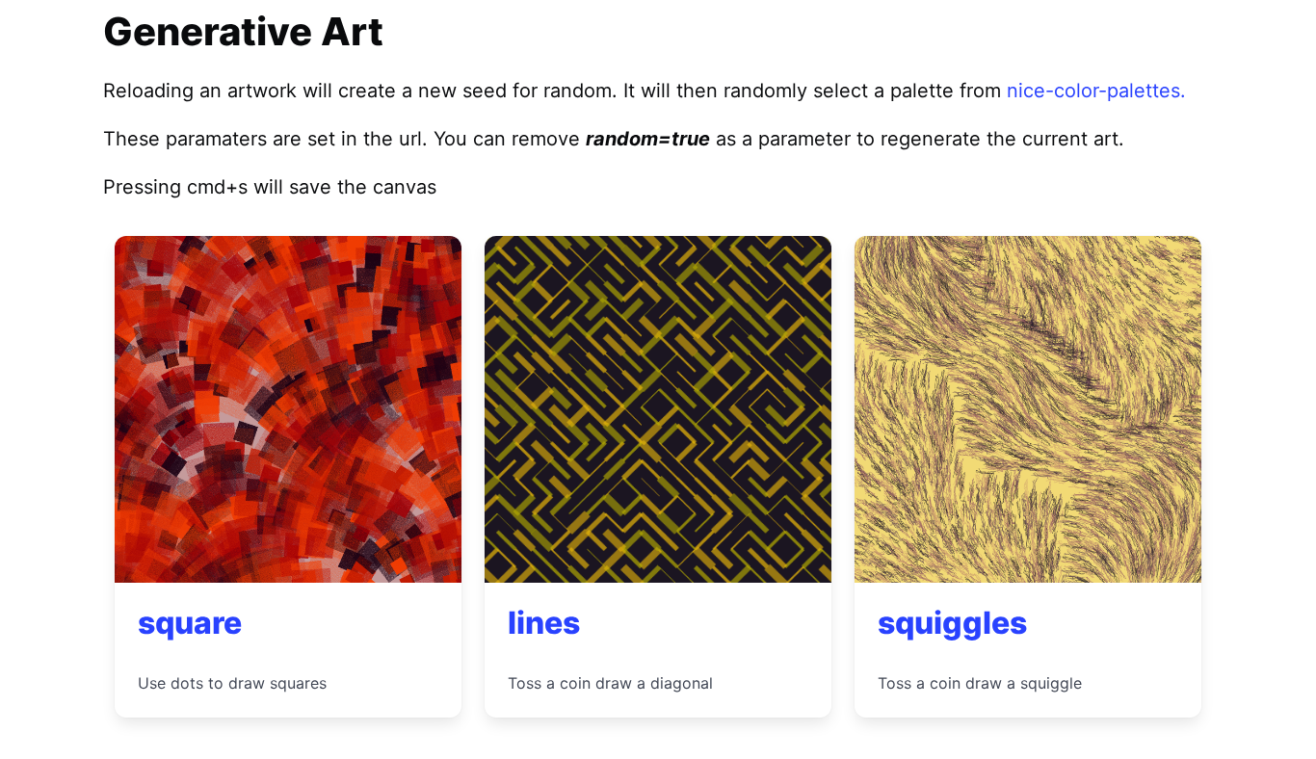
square (190, 622)
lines (544, 622)
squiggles (952, 622)
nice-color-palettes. (1096, 90)
